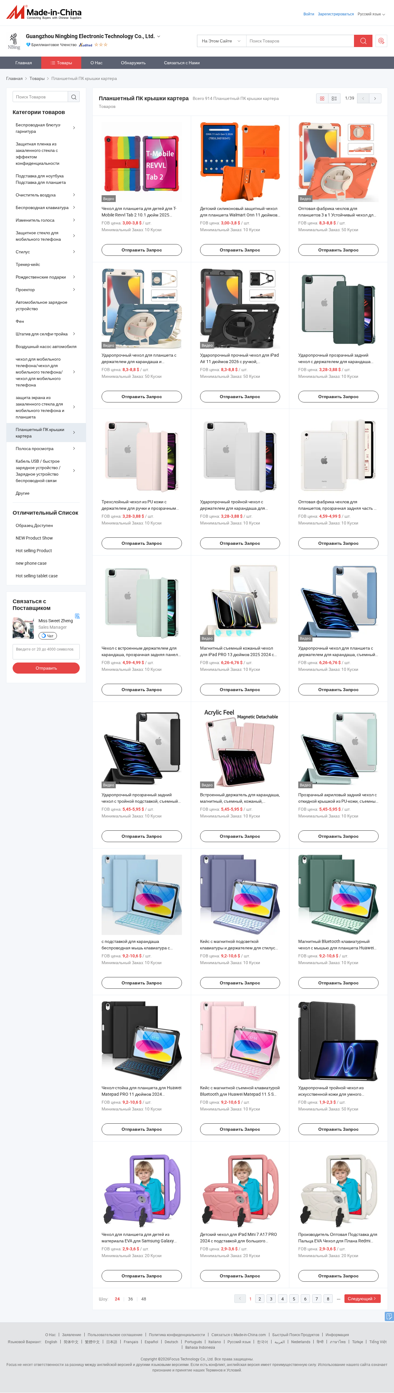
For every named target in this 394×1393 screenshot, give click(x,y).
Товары (64, 62)
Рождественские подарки (41, 277)
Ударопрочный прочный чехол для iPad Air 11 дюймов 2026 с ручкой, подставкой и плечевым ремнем (239, 361)
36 (130, 1299)
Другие (23, 493)
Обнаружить (133, 62)
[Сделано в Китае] (45, 12)
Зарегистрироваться (336, 13)
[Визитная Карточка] (77, 615)
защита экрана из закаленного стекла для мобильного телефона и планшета (40, 407)
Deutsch (171, 1341)
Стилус (23, 252)
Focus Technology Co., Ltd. (191, 1358)
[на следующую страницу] (375, 98)
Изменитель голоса (35, 220)
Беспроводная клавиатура (42, 207)
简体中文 (71, 1341)
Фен (20, 321)
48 (143, 1299)
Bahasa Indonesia (200, 1347)
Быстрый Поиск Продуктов (295, 1334)
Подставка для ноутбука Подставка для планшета (41, 179)
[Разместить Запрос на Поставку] (381, 41)
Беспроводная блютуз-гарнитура (38, 128)
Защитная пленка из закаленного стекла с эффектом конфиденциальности (37, 153)
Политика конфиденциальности (177, 1334)
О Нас (96, 62)
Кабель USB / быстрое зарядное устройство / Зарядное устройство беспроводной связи (38, 470)
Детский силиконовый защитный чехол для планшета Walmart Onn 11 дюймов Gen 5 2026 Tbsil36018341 (238, 214)
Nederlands (300, 1341)
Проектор (25, 289)
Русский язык (239, 1341)
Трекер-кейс (28, 264)
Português (193, 1341)
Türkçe (357, 1341)
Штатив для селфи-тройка (42, 334)
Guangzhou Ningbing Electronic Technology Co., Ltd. (90, 36)
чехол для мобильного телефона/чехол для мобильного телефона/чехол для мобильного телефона (39, 372)
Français (131, 1341)
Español (151, 1341)
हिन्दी (320, 1341)
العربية (280, 1341)
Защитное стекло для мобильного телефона (38, 236)
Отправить (46, 668)
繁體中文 (92, 1341)
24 (117, 1298)
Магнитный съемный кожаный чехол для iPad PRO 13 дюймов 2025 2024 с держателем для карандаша (237, 654)
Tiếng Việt (378, 1341)
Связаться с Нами (182, 62)
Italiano (214, 1341)
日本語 (111, 1341)
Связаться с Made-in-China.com (238, 1334)
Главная (23, 62)
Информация (337, 1334)
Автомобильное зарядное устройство (41, 305)
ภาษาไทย (338, 1341)
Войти (309, 13)
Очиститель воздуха (36, 195)
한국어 (262, 1341)
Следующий (360, 1298)
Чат (50, 635)
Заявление (71, 1334)
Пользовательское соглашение (115, 1334)
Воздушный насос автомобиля (46, 346)
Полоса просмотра (35, 448)
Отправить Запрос (142, 249)
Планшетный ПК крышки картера (40, 432)
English (51, 1341)
